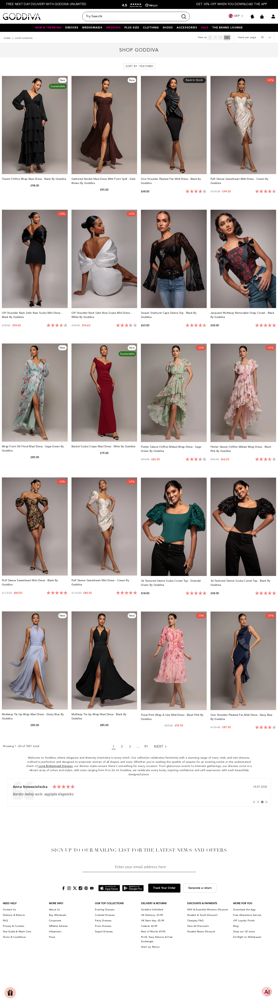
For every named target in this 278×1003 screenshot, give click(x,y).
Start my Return (150, 947)
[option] (46, 4)
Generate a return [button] (200, 888)
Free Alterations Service (247, 915)
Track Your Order (164, 888)
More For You (242, 903)
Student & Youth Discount (202, 915)
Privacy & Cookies (13, 926)
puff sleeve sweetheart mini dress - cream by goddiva (100, 582)
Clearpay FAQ (195, 920)
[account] (273, 16)
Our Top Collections (109, 903)
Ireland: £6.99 (149, 926)
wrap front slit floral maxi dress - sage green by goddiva (33, 448)
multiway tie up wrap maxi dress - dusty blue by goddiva (33, 716)
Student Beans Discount (201, 931)
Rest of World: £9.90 (153, 931)
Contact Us (9, 909)
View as (202, 37)
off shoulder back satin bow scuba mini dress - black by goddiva (32, 315)
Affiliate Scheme (58, 926)
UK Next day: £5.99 (152, 920)
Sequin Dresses (104, 931)
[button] (139, 5)
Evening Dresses (104, 909)
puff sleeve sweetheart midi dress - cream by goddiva (239, 181)
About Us (54, 909)
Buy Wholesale (57, 915)
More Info (56, 903)
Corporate (55, 920)
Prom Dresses (103, 926)
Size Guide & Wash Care (17, 931)
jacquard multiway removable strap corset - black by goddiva (242, 315)
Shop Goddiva (24, 38)
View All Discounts (198, 926)
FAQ (5, 920)
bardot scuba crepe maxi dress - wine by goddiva (103, 446)
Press (52, 937)
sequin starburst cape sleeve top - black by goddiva (168, 315)
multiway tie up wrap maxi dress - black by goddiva (99, 716)
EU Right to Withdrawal (247, 937)
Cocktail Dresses (105, 915)
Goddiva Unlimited (152, 909)
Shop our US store (244, 931)
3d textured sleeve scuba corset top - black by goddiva (240, 583)
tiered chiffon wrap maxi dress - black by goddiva (34, 179)
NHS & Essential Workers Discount (207, 909)
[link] (139, 792)
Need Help (10, 903)
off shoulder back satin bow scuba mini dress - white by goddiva (101, 315)
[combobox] (130, 16)
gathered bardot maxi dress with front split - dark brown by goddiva (103, 181)
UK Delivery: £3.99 (152, 915)
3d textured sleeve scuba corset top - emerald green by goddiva (171, 583)
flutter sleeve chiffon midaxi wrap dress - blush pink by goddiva (240, 449)
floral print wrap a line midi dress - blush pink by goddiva (172, 717)
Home (7, 38)
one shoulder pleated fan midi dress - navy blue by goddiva (241, 717)
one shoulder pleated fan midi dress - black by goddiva (171, 181)
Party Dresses (103, 920)
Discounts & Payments (202, 903)
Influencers (55, 931)
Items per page (247, 37)
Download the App (244, 909)
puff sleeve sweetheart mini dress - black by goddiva (30, 582)
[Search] (136, 16)
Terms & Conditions (14, 937)
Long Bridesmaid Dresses (55, 766)
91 (146, 746)
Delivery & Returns (14, 915)
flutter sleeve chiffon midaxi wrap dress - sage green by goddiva (171, 449)
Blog (235, 926)
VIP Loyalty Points (244, 920)
